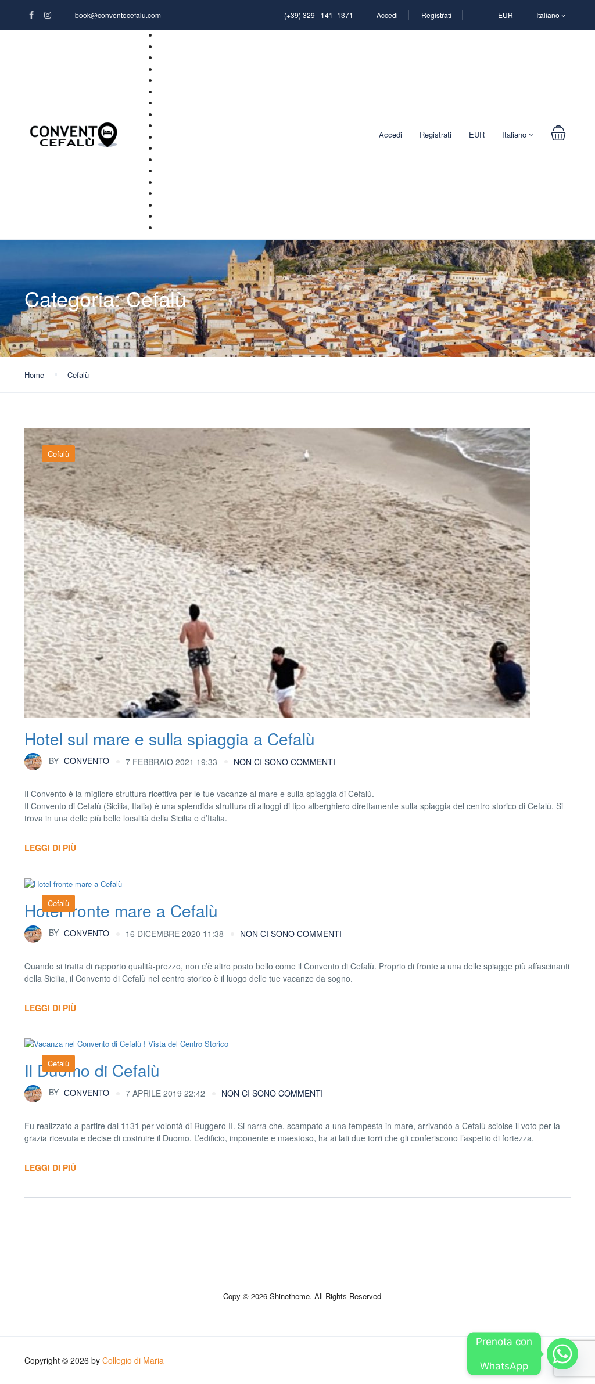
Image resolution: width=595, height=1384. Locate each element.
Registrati (436, 15)
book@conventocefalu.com (118, 15)
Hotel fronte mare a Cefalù (121, 910)
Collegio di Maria (133, 1360)
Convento (79, 760)
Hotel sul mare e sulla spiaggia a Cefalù (169, 738)
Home (34, 374)
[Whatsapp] (562, 1353)
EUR (505, 15)
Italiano (548, 15)
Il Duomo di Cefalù (92, 1070)
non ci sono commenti (284, 761)
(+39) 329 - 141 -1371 (318, 15)
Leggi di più (50, 847)
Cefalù (78, 374)
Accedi (387, 15)
